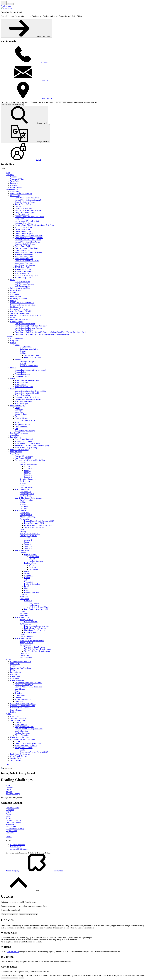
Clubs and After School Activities (22, 739)
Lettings (13, 712)
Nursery (13, 666)
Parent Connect (16, 672)
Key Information (12, 189)
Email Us (44, 80)
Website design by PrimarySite (34, 871)
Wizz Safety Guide (22, 273)
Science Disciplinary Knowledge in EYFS (30, 391)
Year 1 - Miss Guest (22, 490)
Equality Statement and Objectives (23, 305)
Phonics (13, 368)
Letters (22, 529)
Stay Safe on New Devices (25, 265)
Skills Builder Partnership (19, 450)
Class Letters (24, 653)
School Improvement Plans (20, 288)
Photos (22, 462)
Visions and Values (17, 179)
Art (16, 416)
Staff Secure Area (16, 307)
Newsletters (14, 678)
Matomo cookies (13, 952)
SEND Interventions (22, 282)
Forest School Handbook (24, 439)
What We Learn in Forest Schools (27, 443)
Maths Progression (22, 382)
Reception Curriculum (28, 479)
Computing (19, 412)
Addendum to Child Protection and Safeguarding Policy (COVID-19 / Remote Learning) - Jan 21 (51, 332)
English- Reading (30, 555)
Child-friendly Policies (18, 756)
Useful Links (15, 676)
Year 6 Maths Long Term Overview (37, 651)
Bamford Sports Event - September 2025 (39, 521)
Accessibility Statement (18, 849)
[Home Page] (6, 8)
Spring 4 (27, 473)
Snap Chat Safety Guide (24, 259)
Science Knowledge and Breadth (27, 393)
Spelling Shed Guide (31, 355)
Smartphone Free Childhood (20, 668)
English (13, 343)
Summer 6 (28, 477)
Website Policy (15, 847)
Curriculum (10, 336)
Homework (24, 597)
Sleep (17, 691)
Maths (12, 378)
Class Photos (24, 599)
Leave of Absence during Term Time (28, 687)
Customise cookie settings (28, 914)
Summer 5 (28, 475)
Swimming (24, 613)
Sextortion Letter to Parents (25, 202)
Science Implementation (23, 401)
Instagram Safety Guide (23, 223)
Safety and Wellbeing (18, 718)
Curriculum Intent (16, 338)
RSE (16, 429)
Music (17, 422)
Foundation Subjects (17, 406)
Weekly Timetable (26, 620)
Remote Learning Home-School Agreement (31, 326)
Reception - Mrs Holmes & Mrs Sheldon (30, 460)
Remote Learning (16, 322)
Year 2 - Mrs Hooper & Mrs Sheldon (28, 498)
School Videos (15, 760)
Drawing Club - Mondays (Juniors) (28, 743)
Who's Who (14, 181)
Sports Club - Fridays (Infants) (26, 746)
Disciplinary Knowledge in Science (28, 399)
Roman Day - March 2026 (34, 523)
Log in (8, 764)
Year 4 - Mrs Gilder (22, 550)
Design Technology (22, 414)
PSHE (26, 590)
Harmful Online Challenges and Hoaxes (29, 217)
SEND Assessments (22, 286)
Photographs (24, 519)
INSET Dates (15, 664)
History (17, 408)
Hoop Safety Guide (22, 219)
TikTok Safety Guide (22, 267)
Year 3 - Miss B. (21, 511)
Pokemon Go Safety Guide (25, 244)
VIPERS (23, 364)
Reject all (5, 914)
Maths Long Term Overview (34, 630)
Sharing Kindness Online (24, 254)
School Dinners (20, 695)
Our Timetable (25, 481)
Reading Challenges (27, 362)
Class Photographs (26, 636)
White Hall (28, 601)
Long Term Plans (26, 347)
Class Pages (14, 454)
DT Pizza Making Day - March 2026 (37, 525)
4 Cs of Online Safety (23, 204)
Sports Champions (21, 731)
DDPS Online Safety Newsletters (27, 198)
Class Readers (34, 557)
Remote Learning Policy (24, 330)
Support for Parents (22, 376)
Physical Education (22, 418)
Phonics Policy (20, 372)
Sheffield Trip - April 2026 (34, 527)
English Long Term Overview (35, 628)
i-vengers (18, 722)
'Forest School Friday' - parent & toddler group (32, 445)
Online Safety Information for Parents (28, 236)
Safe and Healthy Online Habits (26, 248)
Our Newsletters (26, 496)
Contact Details (16, 187)
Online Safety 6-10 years (24, 233)
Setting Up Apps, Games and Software (29, 252)
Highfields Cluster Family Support (23, 704)
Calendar (13, 674)
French (26, 586)
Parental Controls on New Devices (27, 242)
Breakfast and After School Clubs (22, 706)
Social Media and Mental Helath (27, 261)
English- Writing (30, 563)
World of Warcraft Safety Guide (26, 275)
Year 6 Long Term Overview (35, 647)
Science (13, 389)
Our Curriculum (25, 492)
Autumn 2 (28, 469)
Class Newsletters (26, 487)
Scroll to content (7, 6)
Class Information (26, 500)
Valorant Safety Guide (23, 269)
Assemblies (14, 435)
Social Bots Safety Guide (24, 257)
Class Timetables (26, 515)
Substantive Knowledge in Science (28, 397)
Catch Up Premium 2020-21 (20, 311)
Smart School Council (18, 720)
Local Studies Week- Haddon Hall (36, 609)
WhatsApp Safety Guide (24, 271)
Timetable (23, 594)
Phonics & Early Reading (29, 366)
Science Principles (21, 403)
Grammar (23, 351)
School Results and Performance (22, 303)
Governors (14, 185)
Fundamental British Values (20, 320)
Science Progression (22, 395)
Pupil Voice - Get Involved (20, 754)
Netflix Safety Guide (22, 229)
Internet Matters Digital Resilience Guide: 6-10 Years (34, 225)
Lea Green (23, 508)
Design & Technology (32, 584)
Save (21, 978)
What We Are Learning (28, 464)
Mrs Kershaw (34, 605)
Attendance (14, 292)
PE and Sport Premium (18, 299)
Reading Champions (22, 733)
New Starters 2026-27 (23, 458)
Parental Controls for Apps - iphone (28, 240)
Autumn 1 (28, 466)
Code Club (19, 741)
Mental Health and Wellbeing (21, 194)
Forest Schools (15, 437)
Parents (8, 660)
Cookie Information (17, 845)
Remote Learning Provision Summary (29, 328)
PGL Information (26, 657)
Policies (13, 301)
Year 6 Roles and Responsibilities (32, 641)
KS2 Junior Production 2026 (20, 662)
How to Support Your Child (30, 534)
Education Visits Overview (20, 708)
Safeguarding (15, 192)
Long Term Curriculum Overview (36, 626)
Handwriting (33, 569)
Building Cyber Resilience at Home (28, 210)
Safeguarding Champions (24, 727)
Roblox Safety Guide (22, 246)
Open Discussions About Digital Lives (29, 238)
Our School (10, 175)
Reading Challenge (36, 561)
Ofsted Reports (15, 290)
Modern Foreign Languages (25, 431)
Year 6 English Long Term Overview (38, 649)
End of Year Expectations (29, 349)
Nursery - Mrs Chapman (24, 456)
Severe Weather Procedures (20, 313)
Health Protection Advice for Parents (28, 683)
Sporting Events (16, 758)
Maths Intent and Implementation (27, 380)
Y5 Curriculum (25, 624)
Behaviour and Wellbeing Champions (28, 729)
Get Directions (46, 98)
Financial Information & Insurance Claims (25, 315)
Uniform (18, 697)
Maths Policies (20, 385)
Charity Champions (22, 735)
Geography (19, 410)
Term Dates (19, 693)
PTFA (12, 670)
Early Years (14, 341)
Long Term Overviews (32, 357)
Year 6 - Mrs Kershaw (23, 639)
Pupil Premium (15, 296)
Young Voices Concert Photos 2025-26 (34, 752)
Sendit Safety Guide (22, 250)
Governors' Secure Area (19, 309)
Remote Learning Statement (25, 324)
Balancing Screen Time (23, 208)
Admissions (14, 294)
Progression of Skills (27, 420)
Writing (17, 345)
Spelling (23, 353)
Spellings (32, 567)
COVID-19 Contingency (24, 685)
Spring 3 (27, 471)
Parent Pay (19, 701)
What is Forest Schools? (24, 441)
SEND (12, 280)
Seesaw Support (16, 710)
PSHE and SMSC (21, 427)
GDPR (12, 317)
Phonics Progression (22, 374)
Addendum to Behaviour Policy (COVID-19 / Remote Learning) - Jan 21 (42, 334)
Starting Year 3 (25, 513)
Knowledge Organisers (28, 536)
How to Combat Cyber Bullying (27, 221)
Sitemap (9, 837)
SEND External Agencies (24, 284)
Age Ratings (19, 206)
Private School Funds (23, 699)
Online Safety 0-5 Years (23, 231)
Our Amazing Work (27, 494)
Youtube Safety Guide (23, 278)
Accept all (13, 914)
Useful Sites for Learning (19, 737)
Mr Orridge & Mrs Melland (39, 607)
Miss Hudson (34, 603)
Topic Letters (24, 506)
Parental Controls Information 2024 (28, 200)
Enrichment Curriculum (19, 433)
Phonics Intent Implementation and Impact (30, 370)
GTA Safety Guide (22, 215)
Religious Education (22, 424)
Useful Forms (20, 689)
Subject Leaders (16, 452)
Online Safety (15, 196)
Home (8, 173)
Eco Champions (21, 725)
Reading (18, 359)
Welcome (13, 177)
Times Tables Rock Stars (24, 387)
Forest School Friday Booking (26, 448)
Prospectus (14, 183)
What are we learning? (28, 517)
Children (9, 714)
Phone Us (44, 62)
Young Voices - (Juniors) (24, 748)
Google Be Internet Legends (25, 212)
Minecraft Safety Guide (23, 227)
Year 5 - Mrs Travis (22, 618)
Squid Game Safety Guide (24, 263)
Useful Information (17, 681)
